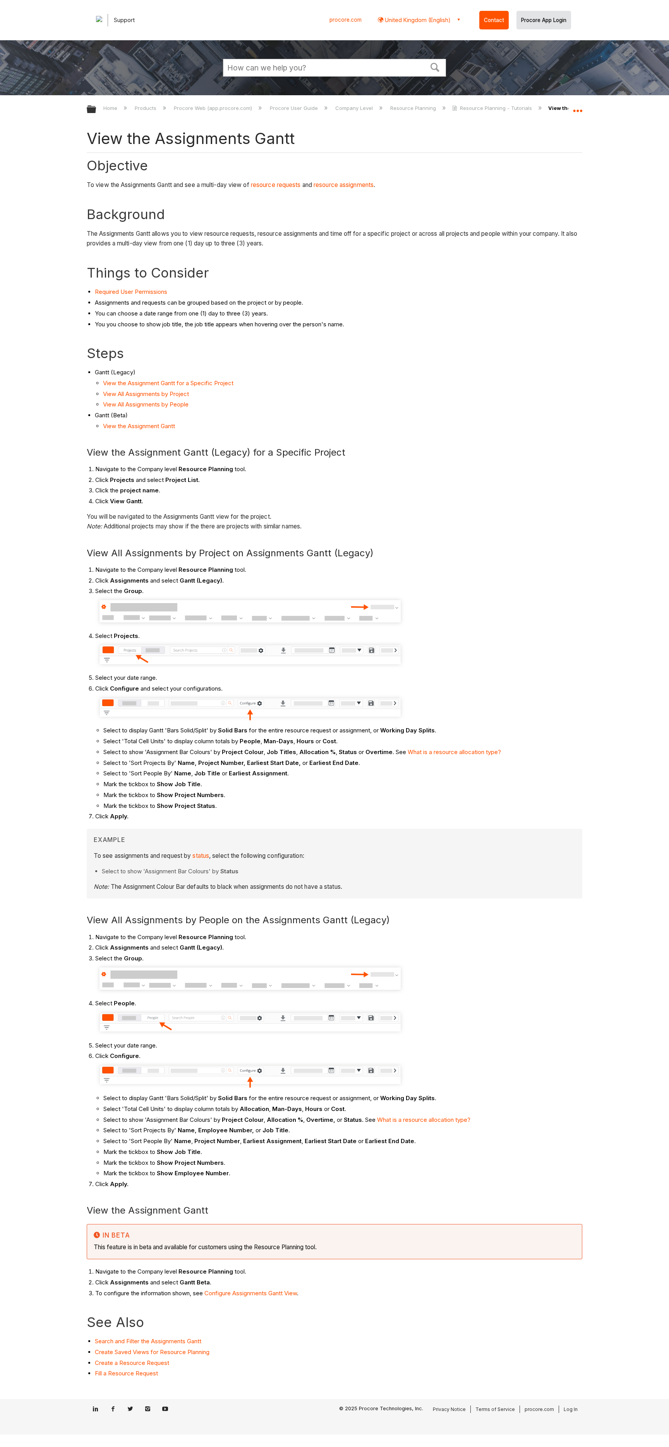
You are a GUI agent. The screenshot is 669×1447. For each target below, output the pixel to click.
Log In (571, 1409)
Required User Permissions (131, 291)
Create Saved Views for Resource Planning (152, 1352)
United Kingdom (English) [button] (417, 20)
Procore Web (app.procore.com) (214, 108)
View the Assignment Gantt (139, 426)
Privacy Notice (449, 1409)
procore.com (345, 20)
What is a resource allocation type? (455, 752)
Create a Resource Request (132, 1362)
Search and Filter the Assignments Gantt (148, 1341)
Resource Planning (413, 108)
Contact (494, 20)
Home (111, 108)
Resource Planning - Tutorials (495, 108)
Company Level (354, 108)
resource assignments (344, 185)
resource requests (276, 185)
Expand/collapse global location (577, 107)
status (200, 855)
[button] (435, 66)
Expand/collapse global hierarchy (96, 109)
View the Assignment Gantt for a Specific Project (168, 383)
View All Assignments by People (146, 404)
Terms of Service (495, 1409)
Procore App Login (543, 20)
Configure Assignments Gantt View (250, 1293)
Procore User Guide (294, 108)
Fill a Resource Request (126, 1373)
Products (146, 108)
